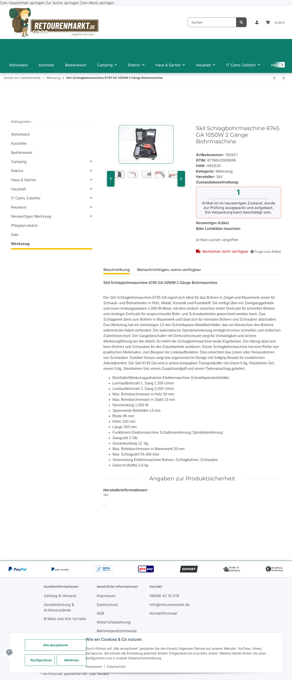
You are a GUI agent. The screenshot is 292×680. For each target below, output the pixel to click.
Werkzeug (224, 171)
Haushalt (18, 189)
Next (181, 179)
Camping (18, 161)
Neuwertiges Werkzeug (31, 216)
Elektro (17, 170)
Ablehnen (71, 660)
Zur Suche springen (63, 2)
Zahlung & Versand (60, 595)
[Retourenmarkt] (54, 22)
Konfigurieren (41, 660)
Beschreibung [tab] (116, 270)
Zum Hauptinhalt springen (23, 2)
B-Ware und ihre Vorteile (65, 618)
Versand (102, 674)
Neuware (18, 207)
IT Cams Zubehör (26, 198)
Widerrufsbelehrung (113, 622)
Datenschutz (116, 666)
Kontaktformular (163, 613)
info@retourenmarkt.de (170, 604)
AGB (100, 613)
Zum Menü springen (97, 2)
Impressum (94, 666)
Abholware (20, 134)
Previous (111, 179)
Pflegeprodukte (24, 225)
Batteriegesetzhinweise (117, 630)
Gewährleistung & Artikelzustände (59, 607)
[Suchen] (241, 22)
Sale (14, 234)
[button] (257, 22)
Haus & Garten (23, 180)
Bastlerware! (21, 152)
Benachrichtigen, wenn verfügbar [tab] (169, 270)
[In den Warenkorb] (107, 122)
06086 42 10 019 (164, 595)
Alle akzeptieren (55, 645)
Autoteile (18, 143)
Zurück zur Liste (15, 78)
